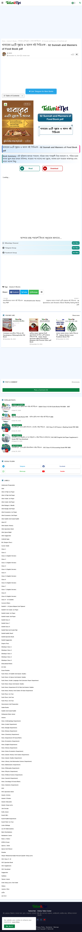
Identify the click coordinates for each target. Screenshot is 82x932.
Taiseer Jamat (6, 879)
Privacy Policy (40, 927)
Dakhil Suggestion (7, 640)
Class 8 (4, 593)
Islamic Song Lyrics (7, 805)
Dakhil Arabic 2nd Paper (9, 616)
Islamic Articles (6, 795)
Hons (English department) (9, 744)
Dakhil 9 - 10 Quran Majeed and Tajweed (13, 606)
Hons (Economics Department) (11, 741)
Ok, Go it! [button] (9, 926)
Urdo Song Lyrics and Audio (10, 883)
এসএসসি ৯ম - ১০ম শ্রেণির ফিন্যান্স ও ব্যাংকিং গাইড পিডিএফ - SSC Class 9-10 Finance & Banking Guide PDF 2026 (45, 427)
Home (3, 41)
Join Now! (75, 243)
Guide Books (5, 707)
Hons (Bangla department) (9, 728)
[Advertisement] (41, 22)
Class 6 (4, 579)
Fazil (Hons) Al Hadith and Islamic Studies (14, 674)
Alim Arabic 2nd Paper (8, 502)
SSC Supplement (6, 866)
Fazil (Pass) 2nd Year (8, 697)
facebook (62, 466)
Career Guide (5, 546)
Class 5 (4, 573)
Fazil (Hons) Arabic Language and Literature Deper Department (20, 680)
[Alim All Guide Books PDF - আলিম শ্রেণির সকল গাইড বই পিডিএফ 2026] (6, 417)
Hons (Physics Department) (10, 771)
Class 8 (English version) (9, 596)
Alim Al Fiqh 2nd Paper (8, 495)
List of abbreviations (8, 829)
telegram (22, 466)
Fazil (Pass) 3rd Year (8, 701)
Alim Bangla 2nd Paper (8, 509)
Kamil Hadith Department (9, 819)
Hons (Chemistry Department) (10, 734)
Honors (4, 718)
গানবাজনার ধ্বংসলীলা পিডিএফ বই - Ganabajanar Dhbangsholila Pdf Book (14, 335)
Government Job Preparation (10, 704)
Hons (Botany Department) (9, 731)
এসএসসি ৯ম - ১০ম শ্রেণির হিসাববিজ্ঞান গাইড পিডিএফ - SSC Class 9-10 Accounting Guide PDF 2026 (41, 447)
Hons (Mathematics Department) (11, 765)
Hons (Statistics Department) (10, 785)
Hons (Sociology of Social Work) (11, 781)
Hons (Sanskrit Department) (10, 778)
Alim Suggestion (6, 536)
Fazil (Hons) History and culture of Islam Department (17, 691)
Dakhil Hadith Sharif (7, 633)
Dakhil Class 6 (6, 620)
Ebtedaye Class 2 (7, 650)
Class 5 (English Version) (9, 576)
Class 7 (4, 586)
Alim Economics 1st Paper (9, 512)
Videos (3, 886)
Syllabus (4, 876)
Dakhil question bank (8, 637)
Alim (3, 489)
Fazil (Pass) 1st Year (8, 694)
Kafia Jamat (5, 812)
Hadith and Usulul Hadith (9, 711)
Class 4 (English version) (9, 569)
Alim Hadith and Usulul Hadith (10, 519)
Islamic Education (7, 802)
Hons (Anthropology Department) (11, 721)
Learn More (16, 922)
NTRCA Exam (6, 842)
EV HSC (4, 667)
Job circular (5, 808)
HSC (3, 788)
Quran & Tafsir (6, 846)
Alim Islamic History (7, 526)
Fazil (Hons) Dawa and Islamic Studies (13, 684)
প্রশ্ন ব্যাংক (4, 896)
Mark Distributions (7, 832)
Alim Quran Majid (6, 532)
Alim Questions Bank (8, 529)
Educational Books (7, 664)
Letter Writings (6, 825)
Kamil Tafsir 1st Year (8, 822)
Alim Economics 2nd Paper (9, 515)
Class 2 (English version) (9, 556)
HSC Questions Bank (8, 792)
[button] (80, 3)
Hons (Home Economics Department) (12, 751)
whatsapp (22, 471)
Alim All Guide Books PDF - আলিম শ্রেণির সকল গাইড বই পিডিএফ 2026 (32, 417)
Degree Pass (5, 643)
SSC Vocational (6, 869)
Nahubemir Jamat (7, 835)
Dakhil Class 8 (6, 627)
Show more (76, 315)
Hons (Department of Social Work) (12, 738)
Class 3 (4, 559)
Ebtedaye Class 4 (7, 657)
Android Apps (5, 539)
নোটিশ (3, 893)
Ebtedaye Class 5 (7, 660)
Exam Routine (6, 670)
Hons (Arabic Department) (9, 724)
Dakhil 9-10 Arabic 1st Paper (10, 610)
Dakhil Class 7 (6, 623)
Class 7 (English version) (9, 589)
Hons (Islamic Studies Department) (12, 758)
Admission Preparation (8, 485)
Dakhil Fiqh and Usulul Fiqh (9, 630)
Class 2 (4, 552)
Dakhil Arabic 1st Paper (8, 613)
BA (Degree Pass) (7, 542)
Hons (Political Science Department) (12, 775)
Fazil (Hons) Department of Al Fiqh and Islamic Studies (18, 687)
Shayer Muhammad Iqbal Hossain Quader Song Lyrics (17, 856)
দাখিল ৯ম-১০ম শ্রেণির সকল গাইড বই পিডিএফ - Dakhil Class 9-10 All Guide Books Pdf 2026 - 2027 (41, 406)
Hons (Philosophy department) (10, 768)
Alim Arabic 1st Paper (8, 499)
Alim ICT (4, 522)
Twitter (25, 292)
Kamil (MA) (5, 815)
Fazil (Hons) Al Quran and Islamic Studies (14, 677)
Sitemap (56, 927)
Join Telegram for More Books (41, 91)
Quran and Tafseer (7, 849)
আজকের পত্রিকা (5, 889)
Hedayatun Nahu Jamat (8, 714)
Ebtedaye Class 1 (7, 647)
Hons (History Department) (9, 748)
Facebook (16, 292)
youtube (62, 471)
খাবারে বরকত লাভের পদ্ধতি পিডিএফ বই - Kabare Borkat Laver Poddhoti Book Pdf (67, 335)
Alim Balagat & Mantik (8, 505)
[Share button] (41, 292)
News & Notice (6, 839)
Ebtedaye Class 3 (7, 654)
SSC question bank (7, 862)
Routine (4, 852)
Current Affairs (6, 603)
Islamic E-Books (12, 41)
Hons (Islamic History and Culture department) (15, 755)
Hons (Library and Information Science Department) (17, 761)
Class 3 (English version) (9, 563)
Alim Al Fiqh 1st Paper (8, 492)
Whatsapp (35, 292)
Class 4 (4, 566)
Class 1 (4, 549)
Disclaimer (49, 927)
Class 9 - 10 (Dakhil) (8, 600)
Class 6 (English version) (9, 583)
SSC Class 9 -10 (6, 859)
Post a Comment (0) (41, 390)
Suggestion (5, 872)
